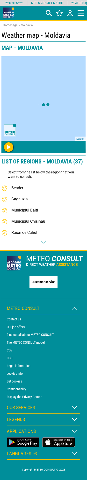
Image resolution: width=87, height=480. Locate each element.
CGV (10, 350)
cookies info (15, 373)
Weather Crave (14, 3)
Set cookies (14, 381)
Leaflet (80, 138)
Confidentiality (16, 389)
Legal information (18, 366)
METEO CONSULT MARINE (47, 3)
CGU (10, 358)
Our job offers (16, 327)
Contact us (14, 319)
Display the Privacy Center (24, 397)
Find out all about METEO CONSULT (30, 335)
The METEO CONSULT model (26, 342)
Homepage (10, 25)
